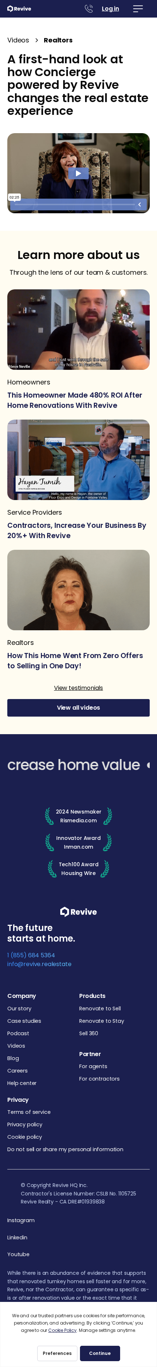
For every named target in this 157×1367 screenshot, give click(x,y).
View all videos (78, 707)
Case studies (24, 1021)
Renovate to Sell (99, 1008)
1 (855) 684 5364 (31, 955)
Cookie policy (24, 1137)
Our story (19, 1008)
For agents (93, 1066)
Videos (16, 1045)
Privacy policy (24, 1124)
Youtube (18, 1254)
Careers (17, 1070)
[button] (138, 9)
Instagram (21, 1220)
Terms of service (28, 1112)
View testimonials (78, 688)
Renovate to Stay (101, 1021)
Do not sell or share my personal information (65, 1149)
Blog (13, 1058)
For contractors (99, 1078)
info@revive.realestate (39, 964)
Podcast (18, 1033)
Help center (22, 1083)
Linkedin (17, 1237)
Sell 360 (88, 1033)
